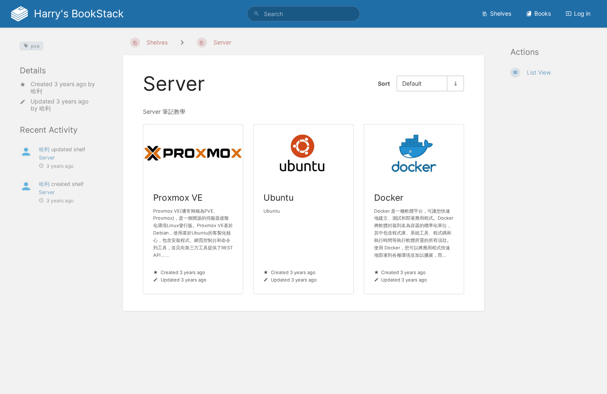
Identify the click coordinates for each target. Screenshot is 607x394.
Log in (582, 13)
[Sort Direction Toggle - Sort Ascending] (455, 83)
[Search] (256, 13)
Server (47, 158)
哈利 (36, 90)
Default (412, 83)
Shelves (500, 13)
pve (35, 46)
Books (542, 13)
